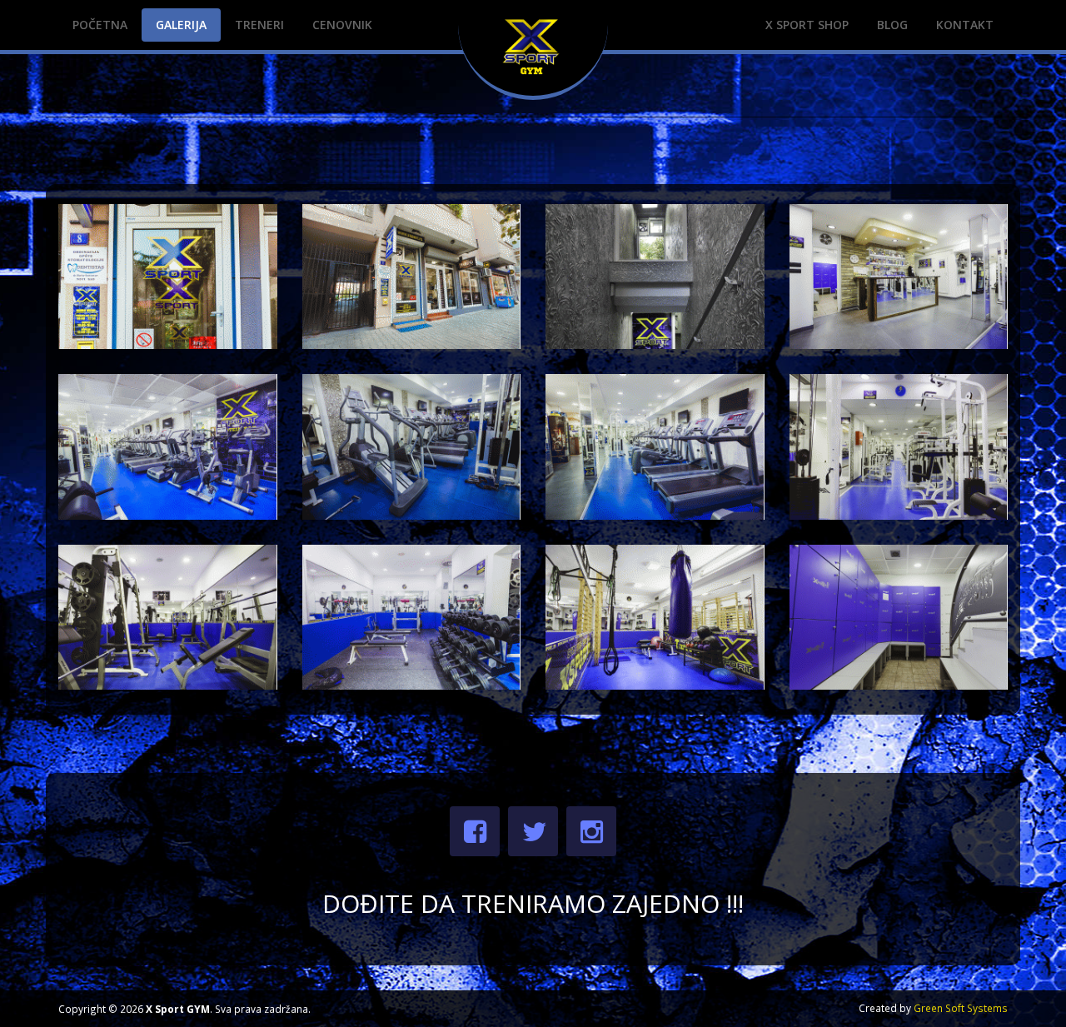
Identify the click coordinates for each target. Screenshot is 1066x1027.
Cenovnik (342, 24)
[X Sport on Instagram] (591, 831)
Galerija (181, 24)
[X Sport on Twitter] (533, 831)
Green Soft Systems (961, 1008)
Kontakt (965, 24)
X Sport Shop (807, 24)
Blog (892, 24)
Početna (99, 24)
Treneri (259, 24)
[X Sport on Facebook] (475, 831)
